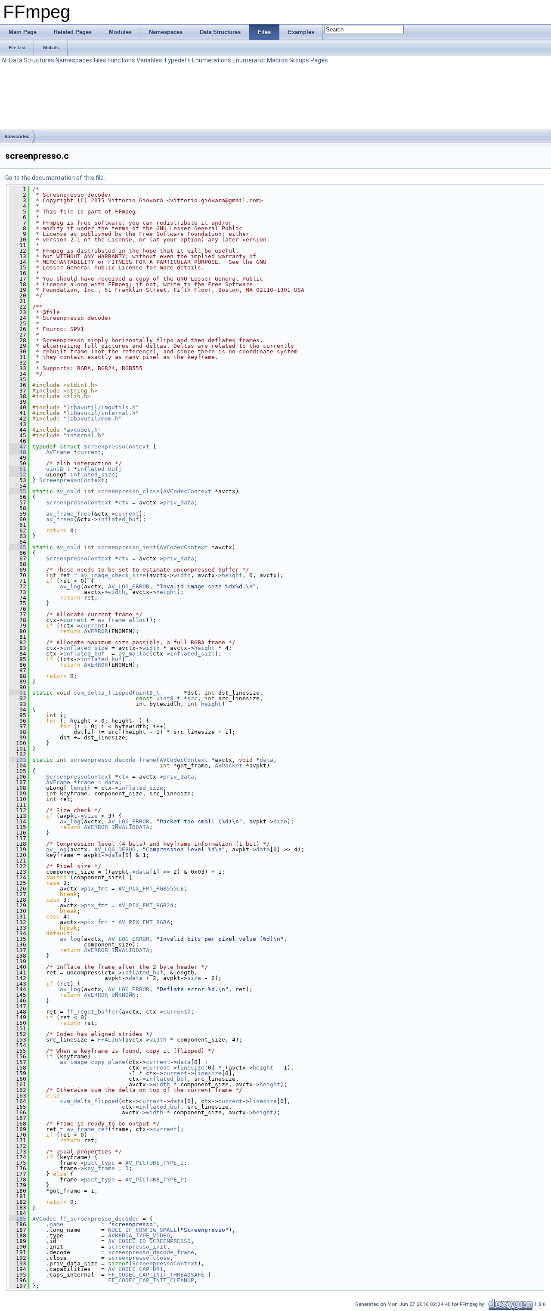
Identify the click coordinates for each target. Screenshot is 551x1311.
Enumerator (249, 60)
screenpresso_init (127, 547)
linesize (190, 1067)
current (89, 452)
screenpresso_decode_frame (113, 760)
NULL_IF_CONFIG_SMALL (142, 1230)
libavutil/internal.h (101, 413)
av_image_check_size (113, 575)
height (232, 575)
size (91, 816)
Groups (299, 60)
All (4, 60)
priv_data (178, 502)
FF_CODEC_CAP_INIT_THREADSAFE (156, 1274)
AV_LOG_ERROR (128, 586)
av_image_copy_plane (92, 1062)
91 (17, 693)
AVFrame (58, 452)
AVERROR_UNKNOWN (110, 995)
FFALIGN (110, 1039)
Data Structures (31, 60)
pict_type (99, 1162)
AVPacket (228, 765)
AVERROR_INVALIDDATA (116, 827)
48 (17, 452)
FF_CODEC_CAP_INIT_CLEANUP (151, 1280)
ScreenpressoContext (116, 446)
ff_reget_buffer (92, 1011)
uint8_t (58, 469)
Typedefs (177, 60)
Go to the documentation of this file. (55, 177)
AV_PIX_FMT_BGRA (144, 922)
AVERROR (96, 631)
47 (17, 446)
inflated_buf (97, 469)
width (182, 575)
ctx (123, 502)
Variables (149, 60)
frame (85, 782)
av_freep (60, 519)
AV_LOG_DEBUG (115, 849)
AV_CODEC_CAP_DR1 (135, 1269)
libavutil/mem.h (92, 418)
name (56, 1224)
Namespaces (74, 60)
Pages (319, 60)
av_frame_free (68, 513)
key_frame (99, 1168)
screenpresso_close (129, 491)
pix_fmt (96, 888)
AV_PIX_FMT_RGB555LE (151, 888)
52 (17, 474)
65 (17, 547)
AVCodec (44, 1218)
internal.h (84, 435)
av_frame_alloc (122, 620)
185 (17, 1218)
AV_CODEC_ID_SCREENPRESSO (149, 1241)
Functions (121, 60)
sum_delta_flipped (103, 693)
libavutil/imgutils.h (101, 407)
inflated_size (92, 474)
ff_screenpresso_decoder (99, 1218)
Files (100, 60)
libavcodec (17, 136)
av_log (70, 586)
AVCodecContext (187, 491)
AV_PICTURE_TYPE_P (154, 1179)
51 (17, 469)
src (192, 698)
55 (17, 491)
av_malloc (133, 653)
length (80, 788)
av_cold (68, 491)
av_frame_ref (87, 1129)
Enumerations (211, 60)
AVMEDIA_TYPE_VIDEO (139, 1235)
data (266, 760)
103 (17, 760)
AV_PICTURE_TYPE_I (154, 1162)
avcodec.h (82, 430)
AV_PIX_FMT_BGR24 (145, 905)
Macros (277, 60)
